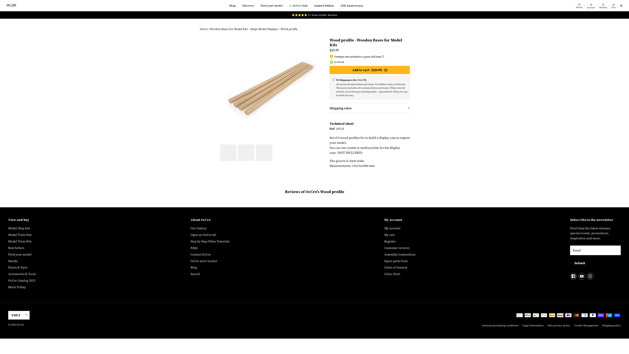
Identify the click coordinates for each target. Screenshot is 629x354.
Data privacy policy (559, 325)
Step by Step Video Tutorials (210, 241)
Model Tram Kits (19, 241)
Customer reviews (397, 248)
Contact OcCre (201, 254)
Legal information (533, 325)
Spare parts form (396, 261)
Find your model (272, 5)
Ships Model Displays (264, 29)
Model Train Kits (20, 235)
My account (392, 228)
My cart (389, 235)
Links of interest (395, 267)
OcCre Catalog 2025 (21, 280)
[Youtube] (581, 276)
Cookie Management (586, 325)
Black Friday (17, 287)
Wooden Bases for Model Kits (229, 29)
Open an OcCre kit (203, 235)
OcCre (204, 29)
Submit (579, 263)
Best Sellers (16, 248)
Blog (194, 267)
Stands (13, 261)
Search (195, 274)
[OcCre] (11, 5)
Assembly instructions (399, 254)
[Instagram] (590, 276)
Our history (199, 228)
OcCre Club (300, 5)
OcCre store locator (204, 261)
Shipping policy (611, 325)
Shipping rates (341, 108)
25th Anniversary (352, 5)
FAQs (194, 248)
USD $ (15, 315)
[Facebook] (573, 276)
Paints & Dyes (17, 267)
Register (390, 241)
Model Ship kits (19, 228)
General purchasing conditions (500, 325)
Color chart (392, 274)
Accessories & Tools (22, 274)
